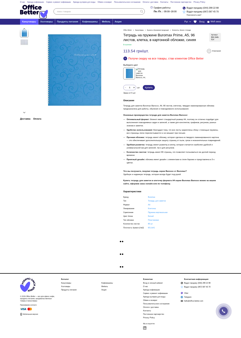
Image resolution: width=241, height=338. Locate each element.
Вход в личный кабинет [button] (153, 283)
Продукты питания (67, 21)
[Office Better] (27, 285)
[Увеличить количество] (134, 87)
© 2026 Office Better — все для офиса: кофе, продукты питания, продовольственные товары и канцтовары (37, 298)
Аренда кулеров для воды (84, 2)
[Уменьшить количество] (125, 87)
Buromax (151, 197)
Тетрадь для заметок (157, 201)
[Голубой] (129, 73)
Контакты (164, 2)
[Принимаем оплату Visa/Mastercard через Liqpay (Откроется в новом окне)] (26, 309)
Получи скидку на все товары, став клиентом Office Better (166, 58)
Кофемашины (90, 21)
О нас (22, 2)
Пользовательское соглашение (127, 2)
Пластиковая (153, 220)
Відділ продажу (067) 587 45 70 (203, 11)
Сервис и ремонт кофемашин (58, 2)
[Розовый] (141, 73)
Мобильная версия (30, 314)
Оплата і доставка (150, 2)
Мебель (106, 21)
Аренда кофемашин (35, 2)
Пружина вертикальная (158, 212)
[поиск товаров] (142, 11)
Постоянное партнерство (180, 2)
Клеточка (152, 208)
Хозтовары (46, 21)
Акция (118, 21)
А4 (149, 205)
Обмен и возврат (105, 2)
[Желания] (195, 21)
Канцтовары (29, 21)
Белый (151, 216)
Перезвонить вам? (194, 15)
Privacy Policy (199, 2)
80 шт (150, 224)
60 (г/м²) (151, 228)
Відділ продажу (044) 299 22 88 (203, 8)
